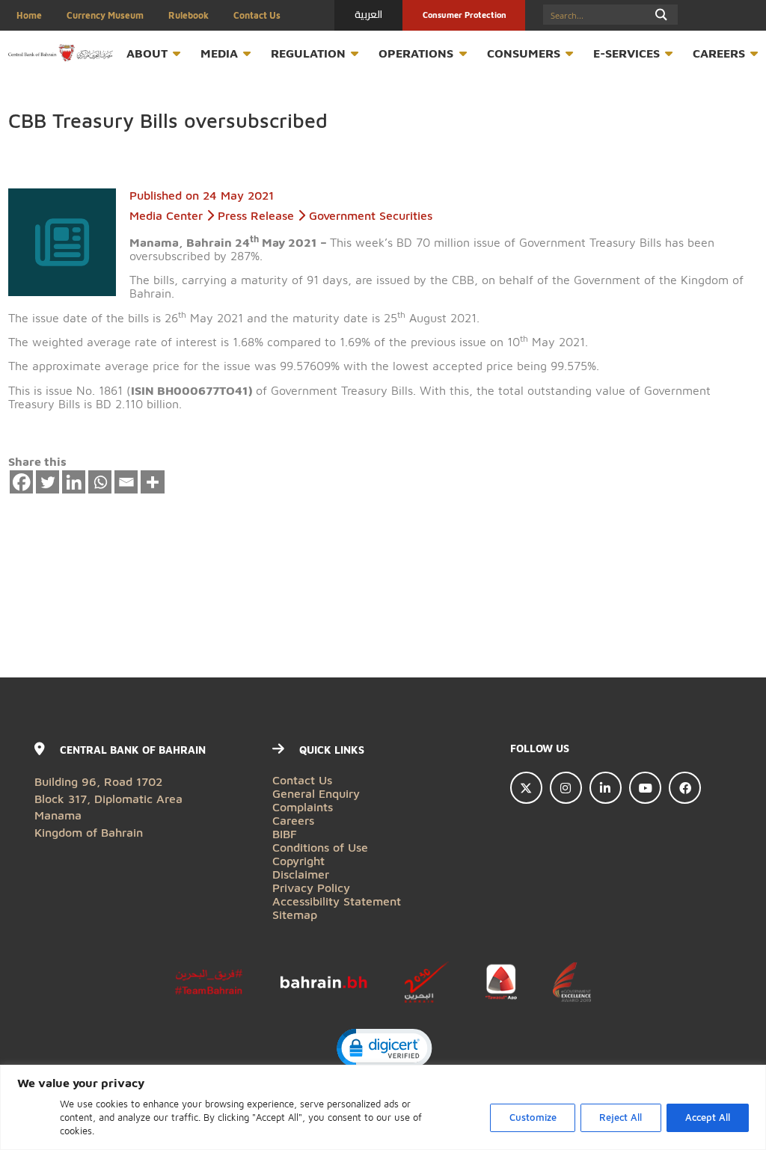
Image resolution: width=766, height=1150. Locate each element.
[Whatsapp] (100, 482)
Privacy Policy (311, 887)
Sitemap (294, 914)
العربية (368, 14)
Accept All (707, 1117)
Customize (533, 1117)
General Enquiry (316, 793)
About (147, 53)
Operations (416, 53)
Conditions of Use (320, 847)
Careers (719, 53)
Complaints (302, 806)
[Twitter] (48, 482)
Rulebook (188, 15)
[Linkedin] (74, 482)
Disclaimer (300, 874)
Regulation (308, 53)
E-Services (626, 53)
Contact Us (257, 15)
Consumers (523, 53)
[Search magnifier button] (661, 14)
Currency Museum (105, 15)
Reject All (620, 1117)
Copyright (298, 860)
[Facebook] (22, 482)
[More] (153, 482)
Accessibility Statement (336, 901)
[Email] (126, 482)
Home (29, 15)
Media (219, 53)
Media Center (166, 215)
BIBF (284, 833)
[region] (383, 1107)
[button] (383, 1050)
